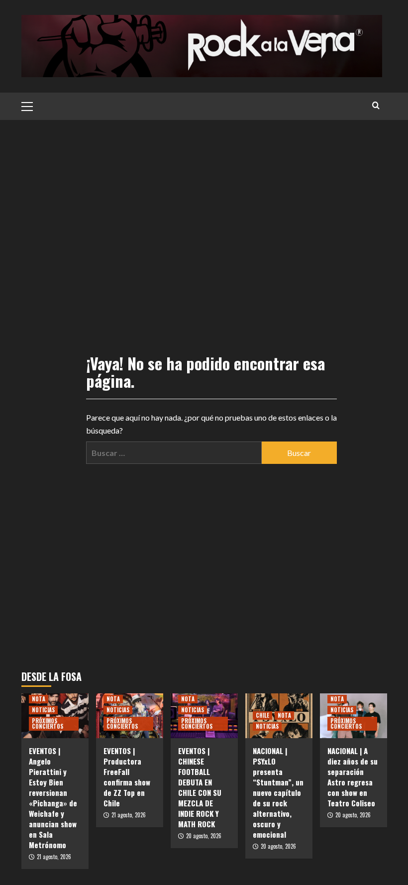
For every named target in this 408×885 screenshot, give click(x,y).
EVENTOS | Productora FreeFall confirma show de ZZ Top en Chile (126, 776)
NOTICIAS (43, 710)
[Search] (376, 105)
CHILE (262, 715)
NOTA (38, 699)
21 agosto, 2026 (54, 857)
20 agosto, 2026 (203, 836)
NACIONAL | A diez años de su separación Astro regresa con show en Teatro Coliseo (352, 776)
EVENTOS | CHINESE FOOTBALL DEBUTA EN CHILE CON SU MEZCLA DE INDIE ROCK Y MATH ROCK (199, 787)
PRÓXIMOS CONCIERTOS (47, 723)
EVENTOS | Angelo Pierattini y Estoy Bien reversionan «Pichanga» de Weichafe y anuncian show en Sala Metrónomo (53, 797)
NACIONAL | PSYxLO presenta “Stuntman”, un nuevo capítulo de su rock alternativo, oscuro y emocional (278, 792)
